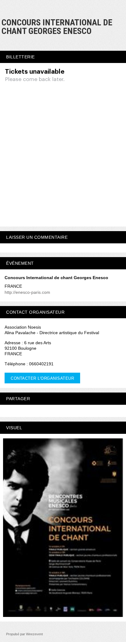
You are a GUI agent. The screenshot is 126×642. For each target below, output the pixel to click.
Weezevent (34, 634)
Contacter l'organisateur (42, 378)
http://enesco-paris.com (27, 292)
